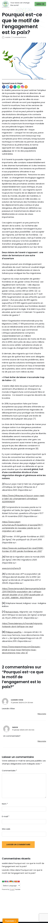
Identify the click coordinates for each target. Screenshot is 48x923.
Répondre (42, 714)
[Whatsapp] (18, 86)
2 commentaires (19, 37)
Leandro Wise (17, 700)
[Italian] (13, 881)
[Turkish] (18, 881)
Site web (6, 829)
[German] (11, 881)
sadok (7, 37)
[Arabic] (3, 881)
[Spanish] (16, 881)
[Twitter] (7, 86)
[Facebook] (3, 86)
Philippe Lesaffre (13, 632)
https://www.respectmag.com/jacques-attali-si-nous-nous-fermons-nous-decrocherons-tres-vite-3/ (21, 649)
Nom (5, 803)
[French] (8, 881)
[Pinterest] (11, 86)
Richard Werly (12, 611)
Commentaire (9, 770)
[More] (26, 86)
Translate (17, 889)
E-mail (5, 816)
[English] (5, 881)
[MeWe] (15, 86)
